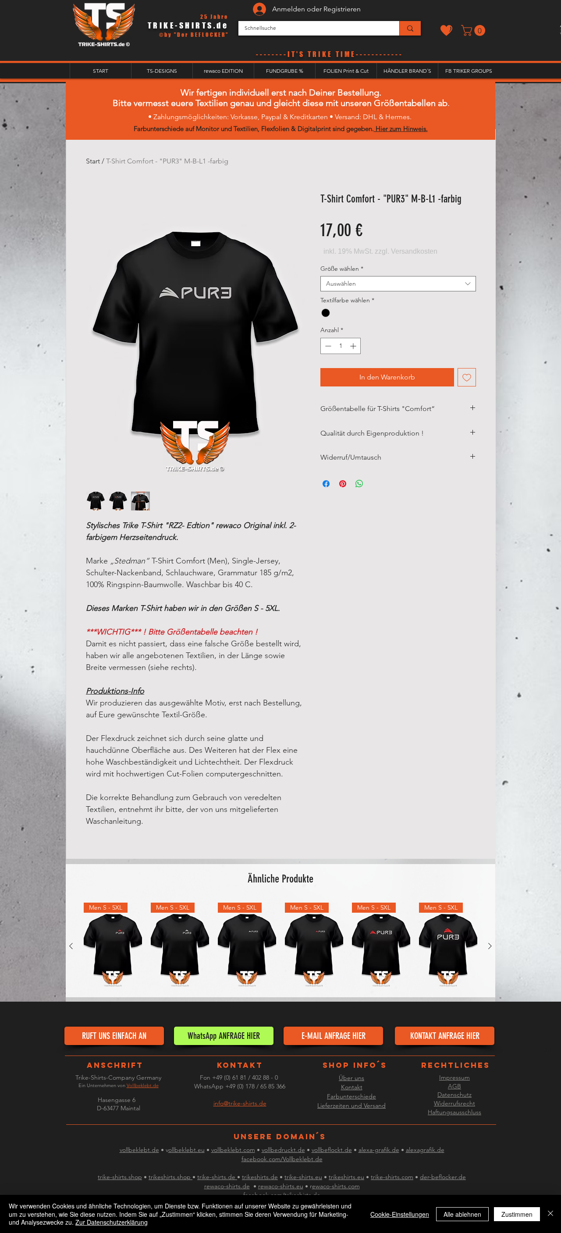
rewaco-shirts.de (227, 1186)
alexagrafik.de (425, 1150)
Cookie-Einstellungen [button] (399, 1214)
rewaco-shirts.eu (280, 1186)
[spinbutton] (340, 346)
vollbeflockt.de (332, 1150)
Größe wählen (341, 269)
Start (93, 161)
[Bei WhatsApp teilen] (359, 483)
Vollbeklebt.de (143, 1085)
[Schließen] (550, 1214)
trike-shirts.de (217, 1177)
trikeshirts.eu (346, 1177)
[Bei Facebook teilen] (326, 483)
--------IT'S (282, 54)
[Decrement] (327, 346)
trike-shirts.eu (303, 1177)
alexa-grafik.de (379, 1150)
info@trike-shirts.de (239, 1103)
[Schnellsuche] (410, 28)
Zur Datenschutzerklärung (111, 1222)
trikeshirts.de (260, 1177)
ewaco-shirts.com (336, 1186)
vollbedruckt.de (283, 1150)
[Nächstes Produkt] (490, 946)
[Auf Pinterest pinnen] (342, 483)
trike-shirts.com (392, 1177)
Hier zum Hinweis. (401, 128)
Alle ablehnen (462, 1214)
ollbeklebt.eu (186, 1150)
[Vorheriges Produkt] (71, 946)
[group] (280, 946)
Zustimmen (517, 1214)
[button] (474, 30)
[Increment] (353, 346)
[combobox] (398, 283)
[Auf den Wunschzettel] (467, 377)
